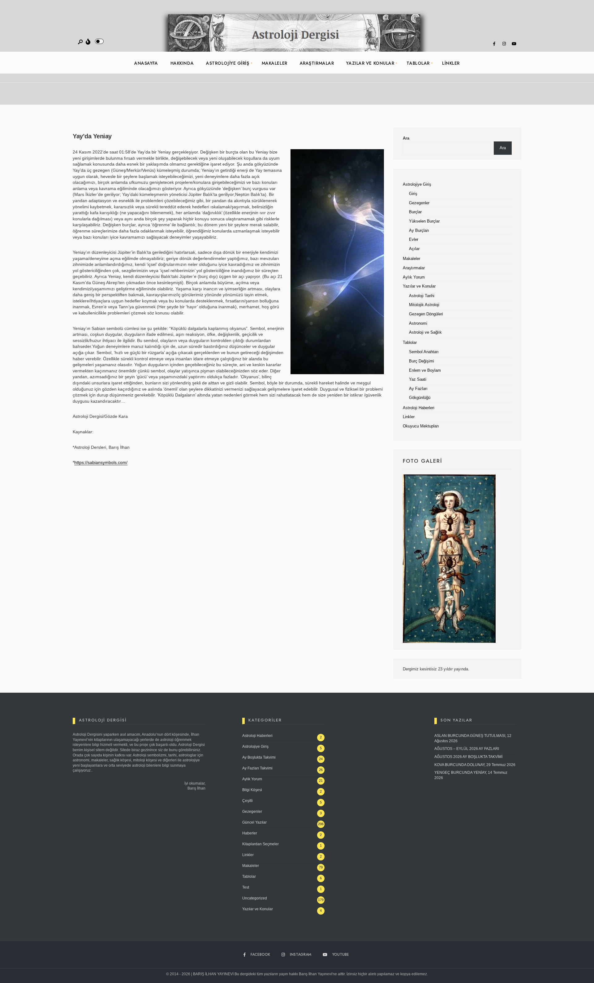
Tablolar (418, 63)
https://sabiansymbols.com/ (100, 462)
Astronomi (418, 323)
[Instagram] (504, 44)
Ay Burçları (419, 230)
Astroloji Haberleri (418, 408)
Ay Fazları (418, 389)
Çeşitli (247, 801)
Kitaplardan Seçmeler (260, 844)
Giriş (413, 194)
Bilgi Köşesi (252, 790)
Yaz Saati (417, 379)
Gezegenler (419, 203)
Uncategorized (254, 898)
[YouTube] (514, 44)
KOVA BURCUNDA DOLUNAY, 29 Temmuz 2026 (474, 765)
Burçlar (415, 212)
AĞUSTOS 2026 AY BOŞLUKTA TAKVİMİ (468, 757)
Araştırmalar (317, 63)
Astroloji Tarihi (421, 296)
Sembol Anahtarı (424, 352)
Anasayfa (146, 63)
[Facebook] (494, 44)
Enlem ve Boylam (425, 370)
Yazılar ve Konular (370, 63)
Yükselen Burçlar (424, 221)
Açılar (414, 249)
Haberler (249, 833)
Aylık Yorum (414, 277)
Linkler (451, 63)
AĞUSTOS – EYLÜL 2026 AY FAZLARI (466, 749)
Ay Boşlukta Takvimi (259, 757)
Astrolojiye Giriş (227, 63)
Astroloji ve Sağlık (425, 332)
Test (245, 887)
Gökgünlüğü (419, 398)
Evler (413, 239)
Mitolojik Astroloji (424, 305)
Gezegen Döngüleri (426, 314)
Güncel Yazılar (254, 822)
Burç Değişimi (421, 361)
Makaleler (274, 63)
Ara (406, 138)
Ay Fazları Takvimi (257, 768)
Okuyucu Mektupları (421, 426)
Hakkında (182, 63)
